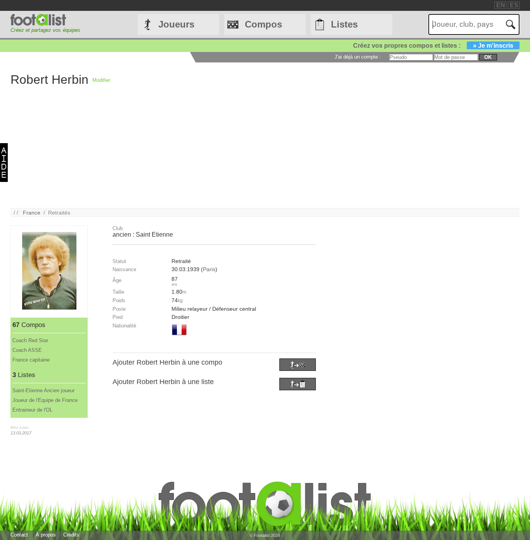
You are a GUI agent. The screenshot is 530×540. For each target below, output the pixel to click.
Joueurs (176, 24)
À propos (46, 535)
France (31, 212)
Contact (19, 535)
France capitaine (31, 360)
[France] (179, 336)
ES (514, 5)
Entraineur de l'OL (32, 410)
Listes (344, 24)
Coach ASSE (27, 350)
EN (500, 5)
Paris (209, 269)
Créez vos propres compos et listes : (433, 45)
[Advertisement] (243, 153)
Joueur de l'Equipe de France (45, 400)
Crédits (71, 535)
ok (488, 57)
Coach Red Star (30, 340)
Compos (263, 24)
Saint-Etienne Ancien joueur (43, 390)
